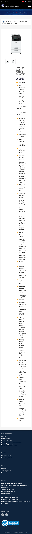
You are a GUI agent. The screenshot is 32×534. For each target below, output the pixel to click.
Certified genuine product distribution (11, 443)
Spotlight (3, 469)
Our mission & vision (6, 441)
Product (15, 21)
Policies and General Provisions (9, 445)
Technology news (6, 471)
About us (3, 436)
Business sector (5, 438)
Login (29, 1)
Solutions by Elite (6, 456)
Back (5, 21)
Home (10, 21)
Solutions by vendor (6, 458)
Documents (4, 473)
